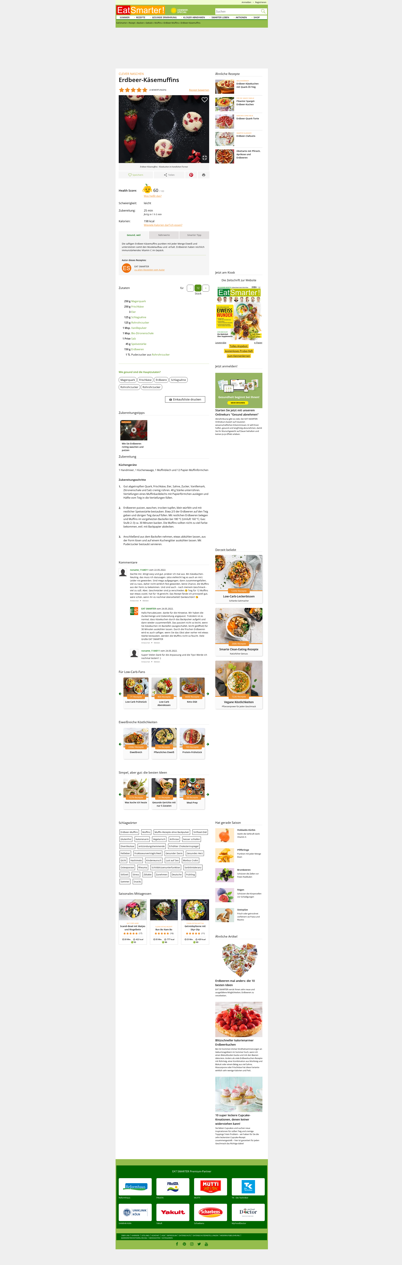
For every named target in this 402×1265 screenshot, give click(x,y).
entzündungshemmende (152, 846)
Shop (257, 17)
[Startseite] (140, 10)
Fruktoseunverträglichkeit (147, 853)
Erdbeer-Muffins (129, 832)
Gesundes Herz (195, 853)
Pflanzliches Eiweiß (164, 752)
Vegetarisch (159, 839)
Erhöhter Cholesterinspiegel (184, 846)
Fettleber (125, 853)
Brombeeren (244, 869)
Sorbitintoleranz (193, 867)
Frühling (190, 874)
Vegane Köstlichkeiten (239, 702)
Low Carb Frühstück (136, 701)
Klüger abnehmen (194, 17)
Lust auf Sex (172, 860)
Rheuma (142, 867)
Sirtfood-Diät (200, 832)
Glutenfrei (126, 839)
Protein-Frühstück (192, 752)
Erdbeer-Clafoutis (245, 135)
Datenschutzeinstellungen (205, 1235)
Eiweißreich (136, 752)
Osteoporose (127, 867)
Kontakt (155, 1235)
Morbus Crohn (190, 860)
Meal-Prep (192, 802)
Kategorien (167, 1238)
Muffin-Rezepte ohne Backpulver (172, 832)
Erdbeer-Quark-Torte (247, 118)
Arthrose (174, 839)
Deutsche (177, 874)
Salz (133, 338)
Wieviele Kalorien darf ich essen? (163, 225)
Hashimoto (136, 860)
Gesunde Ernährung (164, 17)
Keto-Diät (192, 701)
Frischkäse (137, 306)
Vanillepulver (139, 328)
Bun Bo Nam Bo (163, 929)
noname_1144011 (139, 569)
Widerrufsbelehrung (230, 1235)
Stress (136, 874)
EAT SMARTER (148, 608)
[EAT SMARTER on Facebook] (177, 1244)
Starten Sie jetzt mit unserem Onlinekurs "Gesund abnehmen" (237, 412)
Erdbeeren (137, 349)
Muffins (146, 832)
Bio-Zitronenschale (142, 333)
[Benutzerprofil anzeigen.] (134, 614)
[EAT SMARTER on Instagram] (191, 1244)
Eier (133, 312)
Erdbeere (161, 380)
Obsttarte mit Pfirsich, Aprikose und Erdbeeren (248, 154)
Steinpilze (242, 909)
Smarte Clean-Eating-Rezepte (238, 649)
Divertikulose (127, 846)
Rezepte (140, 17)
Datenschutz (185, 1235)
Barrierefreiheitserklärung (134, 1238)
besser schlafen (191, 839)
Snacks (137, 881)
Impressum (172, 1235)
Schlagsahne (138, 317)
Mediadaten (154, 1238)
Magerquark (138, 301)
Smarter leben (220, 17)
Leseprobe (220, 342)
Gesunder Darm (174, 853)
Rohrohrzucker (140, 322)
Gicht (123, 860)
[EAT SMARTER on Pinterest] (184, 1244)
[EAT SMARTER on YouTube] (206, 1244)
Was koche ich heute (136, 802)
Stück (198, 293)
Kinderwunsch (153, 860)
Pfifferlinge (243, 849)
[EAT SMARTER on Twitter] (199, 1244)
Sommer (125, 17)
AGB (163, 1235)
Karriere (135, 1235)
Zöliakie (148, 874)
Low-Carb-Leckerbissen (239, 596)
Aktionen (241, 17)
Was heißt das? (153, 196)
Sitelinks (145, 1235)
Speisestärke (138, 344)
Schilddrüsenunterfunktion (166, 867)
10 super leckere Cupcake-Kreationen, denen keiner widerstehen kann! (232, 1119)
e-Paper (258, 342)
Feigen (240, 889)
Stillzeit (124, 874)
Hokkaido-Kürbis (246, 829)
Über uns (125, 1235)
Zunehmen (161, 874)
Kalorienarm (142, 839)
